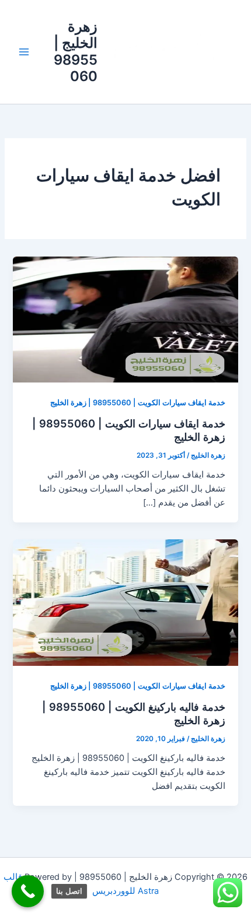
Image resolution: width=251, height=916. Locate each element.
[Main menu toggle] (24, 52)
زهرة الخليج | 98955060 (75, 51)
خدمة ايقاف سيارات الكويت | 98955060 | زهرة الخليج (137, 402)
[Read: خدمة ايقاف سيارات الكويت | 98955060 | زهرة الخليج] (125, 319)
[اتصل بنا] (28, 891)
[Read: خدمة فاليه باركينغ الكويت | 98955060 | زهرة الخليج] (125, 602)
